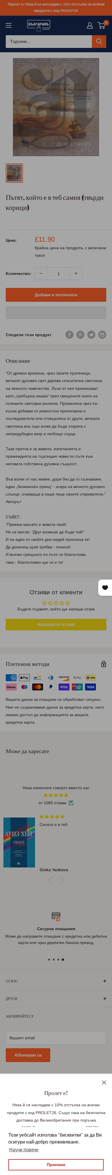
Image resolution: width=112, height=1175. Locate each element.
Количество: (18, 273)
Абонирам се (28, 1055)
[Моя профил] (90, 25)
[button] (56, 312)
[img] (56, 795)
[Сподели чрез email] (102, 335)
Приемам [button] (56, 1164)
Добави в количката (56, 294)
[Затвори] (104, 1082)
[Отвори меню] (8, 25)
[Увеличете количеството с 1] (76, 273)
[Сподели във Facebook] (69, 335)
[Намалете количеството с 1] (41, 273)
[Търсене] (99, 41)
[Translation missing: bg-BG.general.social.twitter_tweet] (91, 335)
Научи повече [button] (23, 1149)
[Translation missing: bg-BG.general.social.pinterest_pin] (80, 335)
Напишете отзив (56, 624)
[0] (101, 25)
